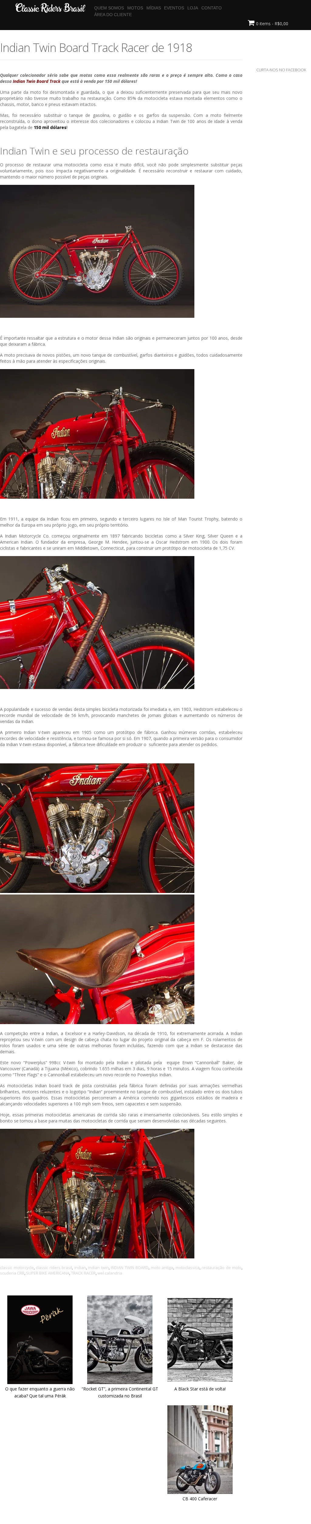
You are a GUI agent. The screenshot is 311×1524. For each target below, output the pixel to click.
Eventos (174, 7)
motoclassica (188, 1267)
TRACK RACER (83, 1273)
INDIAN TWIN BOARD (130, 1267)
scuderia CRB (12, 1273)
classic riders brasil (54, 1267)
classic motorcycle (17, 1267)
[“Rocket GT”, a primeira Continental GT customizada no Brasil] (119, 1382)
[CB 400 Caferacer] (200, 1492)
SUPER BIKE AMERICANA (47, 1273)
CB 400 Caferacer (200, 1499)
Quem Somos (109, 7)
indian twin (98, 1267)
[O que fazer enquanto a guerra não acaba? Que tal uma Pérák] (40, 1382)
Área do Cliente (113, 14)
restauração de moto (221, 1267)
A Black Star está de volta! (200, 1389)
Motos (135, 7)
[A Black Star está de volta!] (200, 1382)
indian (80, 1267)
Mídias (153, 7)
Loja (192, 7)
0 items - (272, 23)
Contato (211, 7)
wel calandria (109, 1273)
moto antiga (162, 1267)
